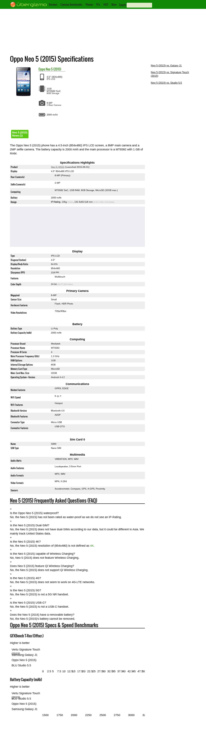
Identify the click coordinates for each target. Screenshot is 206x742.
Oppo (41, 69)
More (114, 4)
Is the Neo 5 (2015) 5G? (25, 590)
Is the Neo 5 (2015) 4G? (25, 578)
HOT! (105, 4)
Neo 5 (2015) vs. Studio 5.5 (166, 82)
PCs (98, 4)
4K (92, 545)
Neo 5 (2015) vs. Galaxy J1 (166, 65)
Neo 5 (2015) (53, 69)
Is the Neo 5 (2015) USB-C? (28, 602)
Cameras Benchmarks (71, 4)
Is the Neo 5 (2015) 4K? (25, 541)
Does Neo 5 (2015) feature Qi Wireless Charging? (42, 566)
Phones (89, 4)
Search (122, 5)
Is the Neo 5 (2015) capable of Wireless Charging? (42, 553)
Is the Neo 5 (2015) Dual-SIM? (29, 525)
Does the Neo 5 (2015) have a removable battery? (42, 614)
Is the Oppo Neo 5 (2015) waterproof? (34, 513)
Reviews (53, 4)
